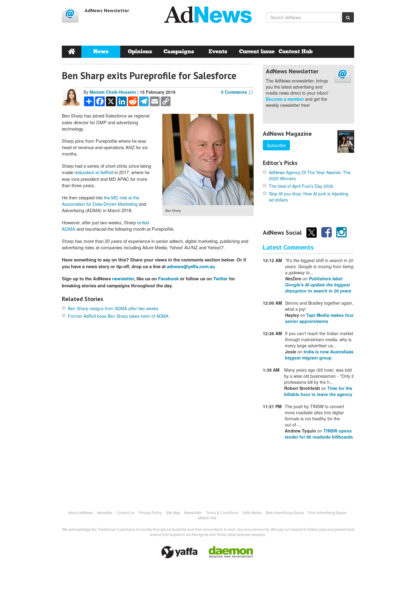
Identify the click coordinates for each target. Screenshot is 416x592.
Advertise (104, 512)
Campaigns (179, 51)
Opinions (140, 51)
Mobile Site (207, 517)
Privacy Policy (150, 512)
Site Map (173, 512)
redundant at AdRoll (94, 172)
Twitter (220, 278)
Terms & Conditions (222, 512)
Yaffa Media (252, 512)
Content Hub (296, 51)
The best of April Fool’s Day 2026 (301, 186)
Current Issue (257, 51)
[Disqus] (158, 414)
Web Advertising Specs (285, 512)
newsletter (123, 278)
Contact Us (125, 512)
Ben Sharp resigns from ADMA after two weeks (113, 308)
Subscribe (276, 145)
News (100, 51)
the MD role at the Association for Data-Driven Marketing (100, 200)
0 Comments (234, 92)
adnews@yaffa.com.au (191, 266)
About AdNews (80, 512)
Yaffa (179, 552)
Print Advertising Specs (327, 512)
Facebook (168, 278)
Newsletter (193, 512)
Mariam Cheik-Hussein (113, 92)
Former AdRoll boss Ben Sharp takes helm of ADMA (118, 316)
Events (218, 51)
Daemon (231, 552)
